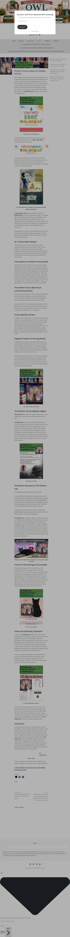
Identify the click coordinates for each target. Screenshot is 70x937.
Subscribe (21, 27)
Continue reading (35, 31)
